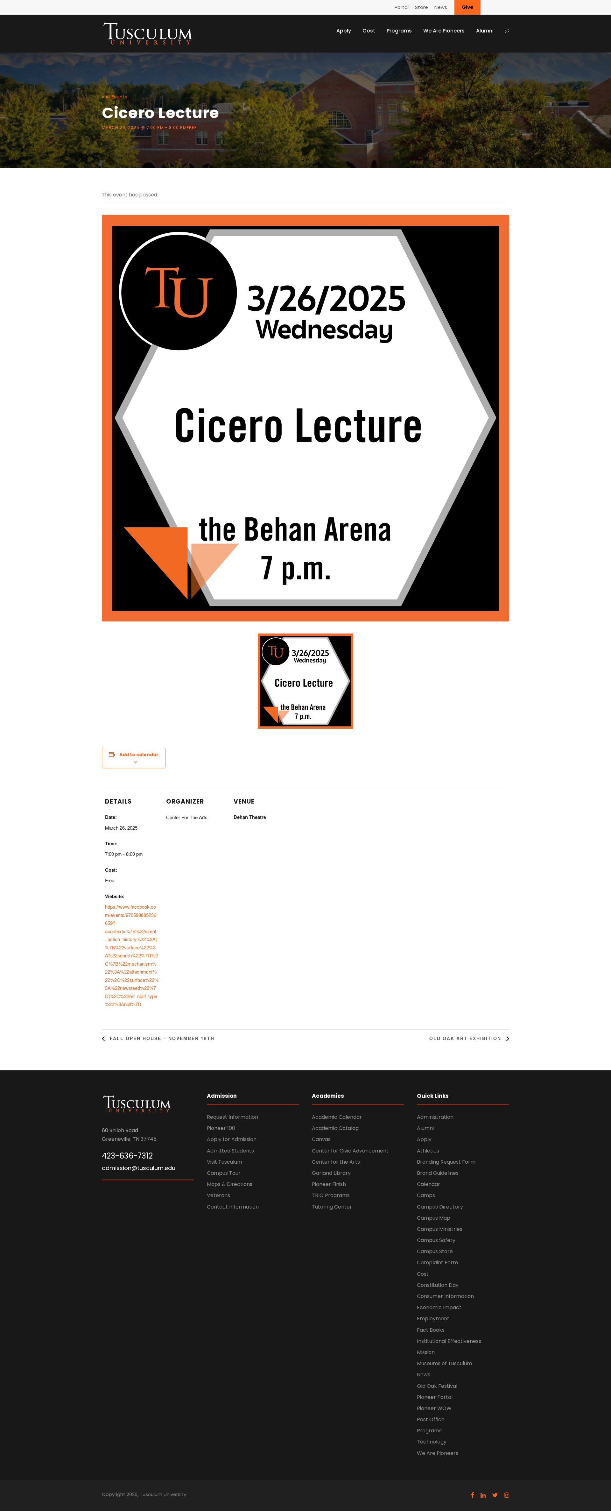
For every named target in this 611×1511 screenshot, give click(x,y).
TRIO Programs (331, 1195)
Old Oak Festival (437, 1386)
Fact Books (431, 1330)
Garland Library (331, 1173)
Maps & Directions (229, 1184)
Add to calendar (138, 754)
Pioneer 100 (221, 1128)
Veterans (218, 1195)
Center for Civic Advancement (350, 1150)
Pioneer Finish (329, 1184)
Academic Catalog (335, 1128)
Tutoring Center (332, 1206)
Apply (343, 30)
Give (467, 7)
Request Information (232, 1117)
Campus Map (433, 1218)
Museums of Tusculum (444, 1363)
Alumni (485, 30)
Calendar (428, 1184)
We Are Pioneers (444, 30)
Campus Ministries (439, 1229)
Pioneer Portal (435, 1397)
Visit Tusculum (224, 1162)
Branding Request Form (446, 1162)
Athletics (428, 1150)
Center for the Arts (336, 1162)
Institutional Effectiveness (449, 1341)
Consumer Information (445, 1296)
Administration (435, 1117)
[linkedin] (483, 1495)
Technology (431, 1441)
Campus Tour (224, 1173)
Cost (368, 30)
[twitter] (495, 1495)
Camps (426, 1195)
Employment (433, 1318)
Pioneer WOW (434, 1408)
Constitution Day (438, 1285)
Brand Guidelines (438, 1173)
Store (421, 7)
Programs (399, 30)
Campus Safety (436, 1240)
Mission (426, 1352)
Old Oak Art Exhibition (466, 1038)
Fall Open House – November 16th (161, 1038)
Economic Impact (439, 1307)
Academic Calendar (337, 1117)
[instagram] (506, 1495)
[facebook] (472, 1495)
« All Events (114, 96)
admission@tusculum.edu (138, 1168)
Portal (402, 7)
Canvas (321, 1139)
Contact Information (233, 1206)
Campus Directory (440, 1206)
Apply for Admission (231, 1139)
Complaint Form (437, 1262)
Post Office (431, 1419)
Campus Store (435, 1251)
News (440, 7)
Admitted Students (230, 1150)
